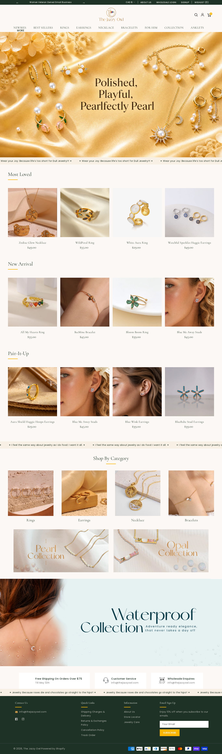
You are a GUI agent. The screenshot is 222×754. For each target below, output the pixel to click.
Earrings (83, 27)
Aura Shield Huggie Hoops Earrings (32, 422)
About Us (145, 2)
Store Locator (132, 717)
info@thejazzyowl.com (32, 711)
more (20, 30)
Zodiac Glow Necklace (32, 242)
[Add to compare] (53, 196)
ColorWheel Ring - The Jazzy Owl (36, 736)
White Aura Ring (137, 242)
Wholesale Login (166, 2)
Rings (64, 27)
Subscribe (169, 732)
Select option (189, 252)
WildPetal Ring (84, 242)
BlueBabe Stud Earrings (189, 422)
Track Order (88, 735)
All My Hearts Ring (32, 332)
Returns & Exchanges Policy (94, 722)
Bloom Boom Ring (137, 332)
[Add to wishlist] (53, 191)
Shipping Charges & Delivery (93, 713)
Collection (173, 27)
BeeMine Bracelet (84, 332)
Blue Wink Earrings (137, 422)
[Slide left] (8, 213)
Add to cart (32, 252)
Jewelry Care (132, 722)
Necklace (106, 27)
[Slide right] (213, 213)
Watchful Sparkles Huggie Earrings (189, 242)
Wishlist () (202, 2)
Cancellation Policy (92, 730)
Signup (185, 2)
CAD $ (129, 2)
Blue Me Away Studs (189, 332)
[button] (196, 14)
